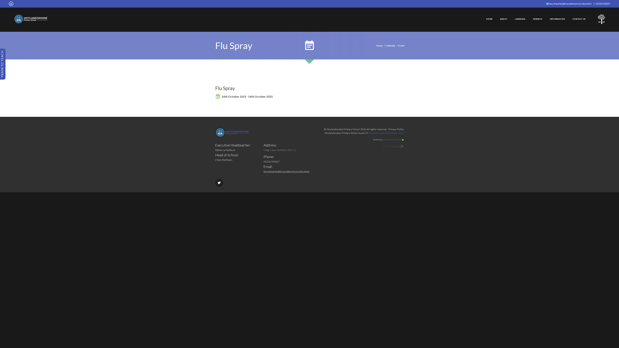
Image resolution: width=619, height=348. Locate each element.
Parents (537, 19)
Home (489, 19)
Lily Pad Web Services (392, 139)
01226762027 (602, 3)
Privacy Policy (396, 129)
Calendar (390, 45)
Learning (520, 19)
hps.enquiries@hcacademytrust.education (570, 3)
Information (557, 19)
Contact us (579, 19)
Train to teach (2, 63)
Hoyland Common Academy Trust (386, 132)
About (503, 19)
